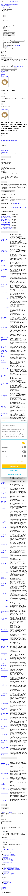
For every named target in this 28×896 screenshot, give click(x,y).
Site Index (5, 885)
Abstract (4, 181)
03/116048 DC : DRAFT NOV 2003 (4, 252)
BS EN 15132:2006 (3, 664)
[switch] (24, 447)
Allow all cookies (14, 466)
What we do (6, 881)
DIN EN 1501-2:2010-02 (4, 647)
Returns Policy (6, 871)
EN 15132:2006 (4, 600)
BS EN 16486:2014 (3, 356)
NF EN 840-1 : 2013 (5, 216)
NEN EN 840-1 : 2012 (6, 219)
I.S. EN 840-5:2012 (4, 551)
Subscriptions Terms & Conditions (11, 868)
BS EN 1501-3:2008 (4, 347)
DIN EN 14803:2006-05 (4, 669)
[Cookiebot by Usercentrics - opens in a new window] (20, 421)
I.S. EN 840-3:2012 (4, 564)
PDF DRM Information (8, 854)
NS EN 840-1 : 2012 (5, 220)
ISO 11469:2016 (4, 773)
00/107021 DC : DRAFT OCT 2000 (4, 339)
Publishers (3, 74)
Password (14, 44)
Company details (7, 882)
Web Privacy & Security (8, 873)
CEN (2, 75)
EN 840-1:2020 (4, 150)
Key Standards (6, 858)
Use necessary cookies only (14, 474)
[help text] (2, 104)
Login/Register (8, 35)
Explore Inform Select (18, 66)
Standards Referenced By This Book (10, 232)
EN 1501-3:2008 (4, 703)
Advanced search (4, 71)
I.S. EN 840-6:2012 (4, 270)
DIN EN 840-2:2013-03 (4, 676)
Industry (4, 805)
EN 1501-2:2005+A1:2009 (5, 685)
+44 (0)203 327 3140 (14, 1)
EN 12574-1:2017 (5, 298)
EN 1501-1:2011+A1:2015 (5, 789)
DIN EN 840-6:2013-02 (4, 653)
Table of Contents (6, 156)
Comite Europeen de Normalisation (9, 140)
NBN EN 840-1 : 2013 (6, 217)
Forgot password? (17, 45)
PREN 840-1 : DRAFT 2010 (19, 207)
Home (2, 72)
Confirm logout (11, 33)
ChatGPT (4, 812)
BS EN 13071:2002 (3, 659)
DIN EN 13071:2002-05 (4, 407)
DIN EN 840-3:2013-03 (4, 318)
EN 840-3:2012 (4, 515)
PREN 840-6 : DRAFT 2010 (4, 483)
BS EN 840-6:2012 (3, 266)
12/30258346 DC (5, 497)
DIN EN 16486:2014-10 (4, 261)
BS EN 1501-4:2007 (4, 545)
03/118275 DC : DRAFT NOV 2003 (4, 352)
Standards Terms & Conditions (10, 867)
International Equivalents (7, 211)
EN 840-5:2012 (4, 527)
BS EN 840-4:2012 (3, 276)
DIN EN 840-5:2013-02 (4, 502)
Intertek (5, 883)
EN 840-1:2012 (4, 76)
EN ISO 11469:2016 (3, 784)
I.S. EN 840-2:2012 (4, 584)
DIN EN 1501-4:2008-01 (4, 639)
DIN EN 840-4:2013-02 (4, 694)
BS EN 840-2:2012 (3, 522)
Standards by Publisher (8, 860)
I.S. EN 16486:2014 (3, 361)
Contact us (5, 857)
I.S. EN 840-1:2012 (5, 222)
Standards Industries (8, 859)
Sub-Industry (5, 808)
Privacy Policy (6, 872)
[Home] (6, 5)
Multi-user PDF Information (9, 855)
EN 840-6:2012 (4, 557)
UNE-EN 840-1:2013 (6, 228)
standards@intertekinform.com (10, 839)
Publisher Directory (7, 862)
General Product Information (8, 191)
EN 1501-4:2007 (4, 606)
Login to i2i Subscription (6, 4)
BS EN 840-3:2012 (3, 508)
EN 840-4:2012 (4, 593)
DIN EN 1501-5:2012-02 (4, 487)
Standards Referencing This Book (9, 758)
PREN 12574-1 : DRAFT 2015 (4, 240)
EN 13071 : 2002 (5, 307)
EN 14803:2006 (4, 793)
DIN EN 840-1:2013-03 (6, 227)
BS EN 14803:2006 (3, 577)
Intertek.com (15, 4)
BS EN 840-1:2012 (5, 225)
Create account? (10, 46)
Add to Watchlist (4, 109)
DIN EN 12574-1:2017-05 (4, 396)
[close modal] (4, 28)
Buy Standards (6, 7)
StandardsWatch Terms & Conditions (11, 869)
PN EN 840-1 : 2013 (5, 224)
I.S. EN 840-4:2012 (4, 535)
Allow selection (14, 470)
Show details (20, 461)
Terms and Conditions (8, 874)
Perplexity (10, 812)
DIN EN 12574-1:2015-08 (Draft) (5, 630)
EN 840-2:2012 (4, 573)
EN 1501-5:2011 (4, 292)
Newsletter (5, 879)
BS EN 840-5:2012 (3, 376)
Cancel (5, 33)
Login (5, 46)
